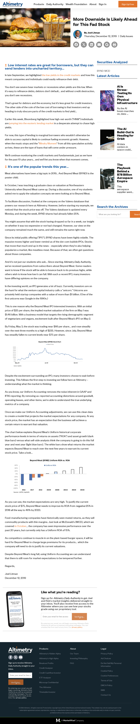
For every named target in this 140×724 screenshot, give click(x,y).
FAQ (72, 663)
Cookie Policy (107, 670)
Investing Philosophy (79, 658)
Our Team (74, 653)
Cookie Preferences (109, 675)
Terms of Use (106, 680)
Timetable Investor (47, 691)
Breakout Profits (46, 663)
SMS (103, 689)
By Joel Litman (92, 32)
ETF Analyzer (45, 677)
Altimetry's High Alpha (49, 658)
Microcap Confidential (49, 682)
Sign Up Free (128, 4)
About (93, 4)
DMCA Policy (106, 685)
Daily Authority (54, 4)
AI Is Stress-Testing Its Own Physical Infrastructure (125, 95)
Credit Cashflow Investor (50, 672)
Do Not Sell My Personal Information (111, 664)
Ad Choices (106, 658)
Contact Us (106, 694)
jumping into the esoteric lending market (31, 123)
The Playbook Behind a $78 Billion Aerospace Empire (125, 173)
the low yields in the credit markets (61, 75)
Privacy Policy (107, 653)
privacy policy (77, 627)
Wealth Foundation (76, 4)
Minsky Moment (48, 143)
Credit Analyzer (46, 667)
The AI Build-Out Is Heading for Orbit (125, 133)
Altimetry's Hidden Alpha (50, 653)
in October (20, 526)
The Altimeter (45, 687)
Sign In (103, 4)
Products (39, 4)
